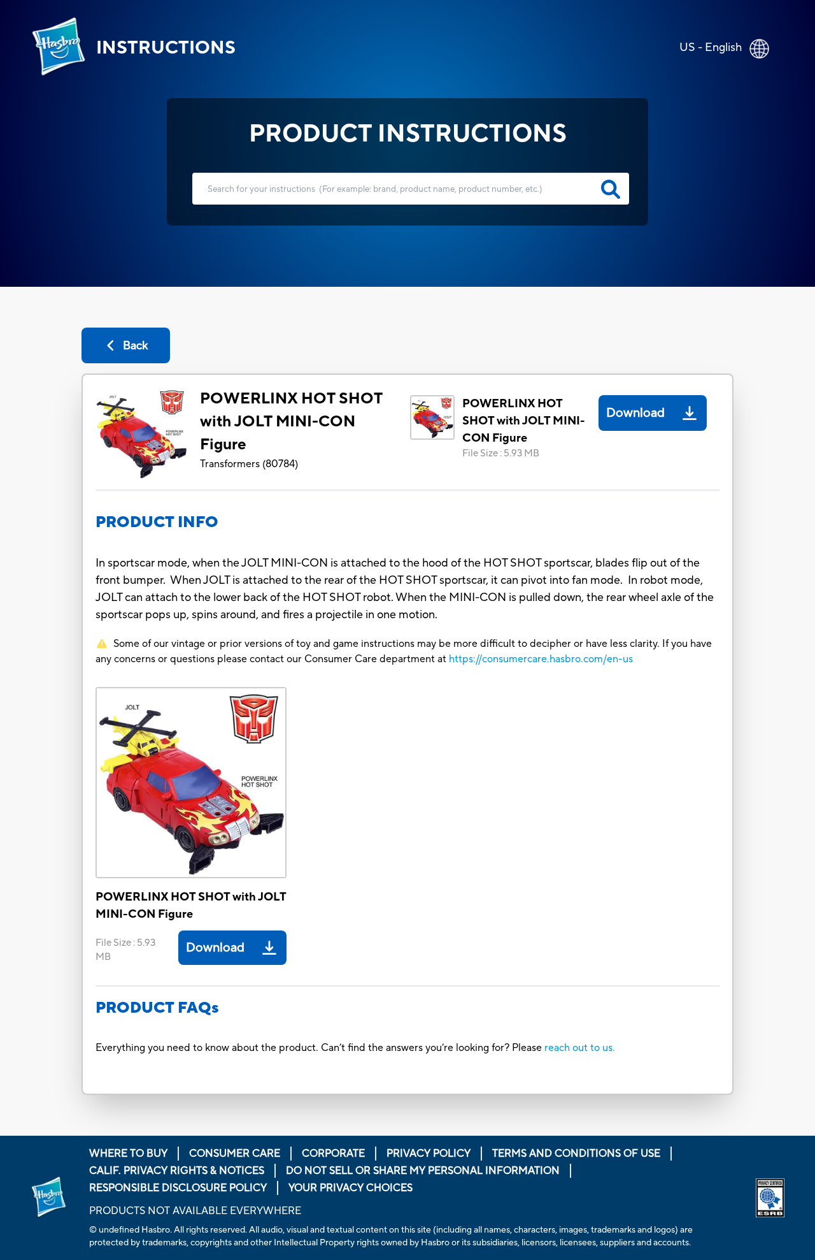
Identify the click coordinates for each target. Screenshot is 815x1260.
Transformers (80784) (249, 464)
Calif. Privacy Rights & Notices (176, 1170)
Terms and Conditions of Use (576, 1153)
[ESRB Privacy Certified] (770, 1197)
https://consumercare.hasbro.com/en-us (541, 659)
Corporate (333, 1153)
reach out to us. (579, 1047)
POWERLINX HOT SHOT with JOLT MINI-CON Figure (291, 421)
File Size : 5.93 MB (500, 453)
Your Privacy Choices (350, 1188)
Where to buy (128, 1153)
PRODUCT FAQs (157, 1008)
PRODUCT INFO (157, 522)
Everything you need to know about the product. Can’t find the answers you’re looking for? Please (320, 1047)
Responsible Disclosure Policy (178, 1188)
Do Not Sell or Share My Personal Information (423, 1170)
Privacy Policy (428, 1153)
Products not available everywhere (195, 1211)
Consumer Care (234, 1153)
